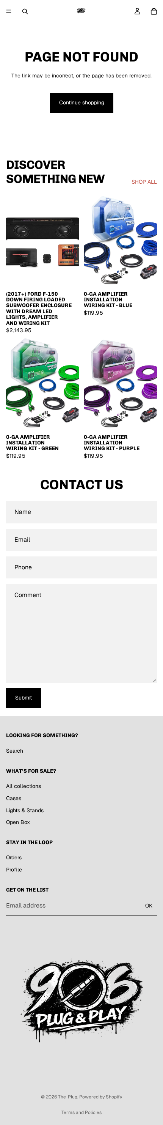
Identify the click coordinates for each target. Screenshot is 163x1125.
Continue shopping (81, 102)
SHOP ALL (144, 181)
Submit (23, 697)
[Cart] (154, 11)
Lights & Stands (25, 810)
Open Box (18, 822)
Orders (14, 857)
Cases (13, 798)
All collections (23, 786)
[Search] (25, 11)
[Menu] (8, 11)
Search (14, 750)
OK (148, 905)
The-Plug (67, 1097)
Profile (14, 869)
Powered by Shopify (100, 1097)
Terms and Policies (81, 1112)
